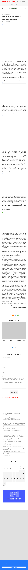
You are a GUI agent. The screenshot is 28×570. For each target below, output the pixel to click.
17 (4, 478)
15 (20, 476)
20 (14, 478)
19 (10, 478)
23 (23, 478)
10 (4, 476)
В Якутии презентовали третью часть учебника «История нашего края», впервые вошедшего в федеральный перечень (13, 437)
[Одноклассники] (13, 315)
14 (17, 476)
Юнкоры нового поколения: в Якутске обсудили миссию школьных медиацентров (14, 442)
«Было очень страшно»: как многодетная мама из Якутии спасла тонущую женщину (13, 447)
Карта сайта (14, 2)
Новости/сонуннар (6, 14)
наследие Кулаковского (12, 310)
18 (7, 478)
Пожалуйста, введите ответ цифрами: (12, 382)
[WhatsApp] (18, 315)
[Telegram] (15, 315)
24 (4, 481)
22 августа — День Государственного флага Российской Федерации (14, 423)
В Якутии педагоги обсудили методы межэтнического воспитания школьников (13, 431)
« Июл (4, 485)
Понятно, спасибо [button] (14, 567)
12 (10, 476)
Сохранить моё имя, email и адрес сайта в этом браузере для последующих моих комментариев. (13, 379)
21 (17, 478)
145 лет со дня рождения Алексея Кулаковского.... (14, 341)
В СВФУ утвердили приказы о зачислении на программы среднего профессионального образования (13, 418)
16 (23, 476)
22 (20, 478)
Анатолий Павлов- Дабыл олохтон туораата (14, 453)
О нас (18, 1)
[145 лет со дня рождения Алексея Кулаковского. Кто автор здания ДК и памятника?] (14, 330)
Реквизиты (22, 1)
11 (7, 476)
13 (14, 476)
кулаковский (4, 310)
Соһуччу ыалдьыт (7, 451)
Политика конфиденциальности (10, 397)
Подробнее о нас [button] (5, 565)
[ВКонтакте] (10, 315)
